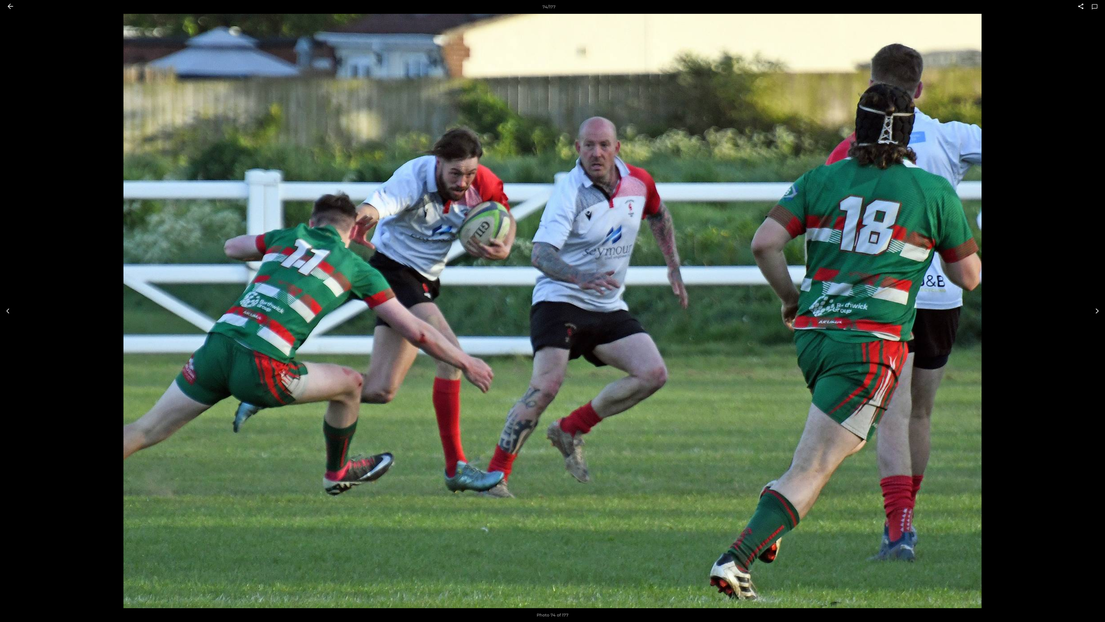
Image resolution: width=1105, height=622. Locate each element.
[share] (1080, 7)
